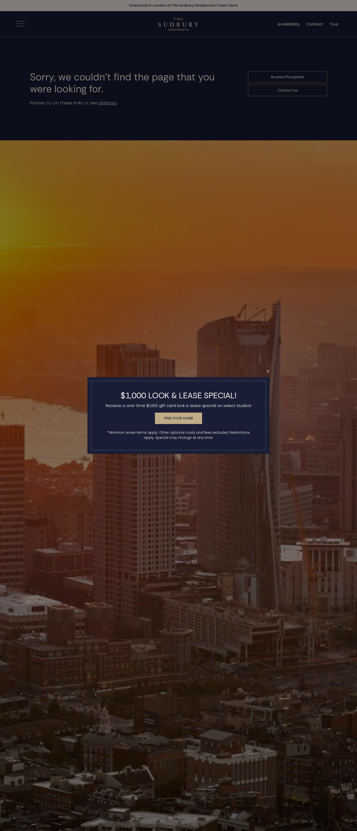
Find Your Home (178, 418)
